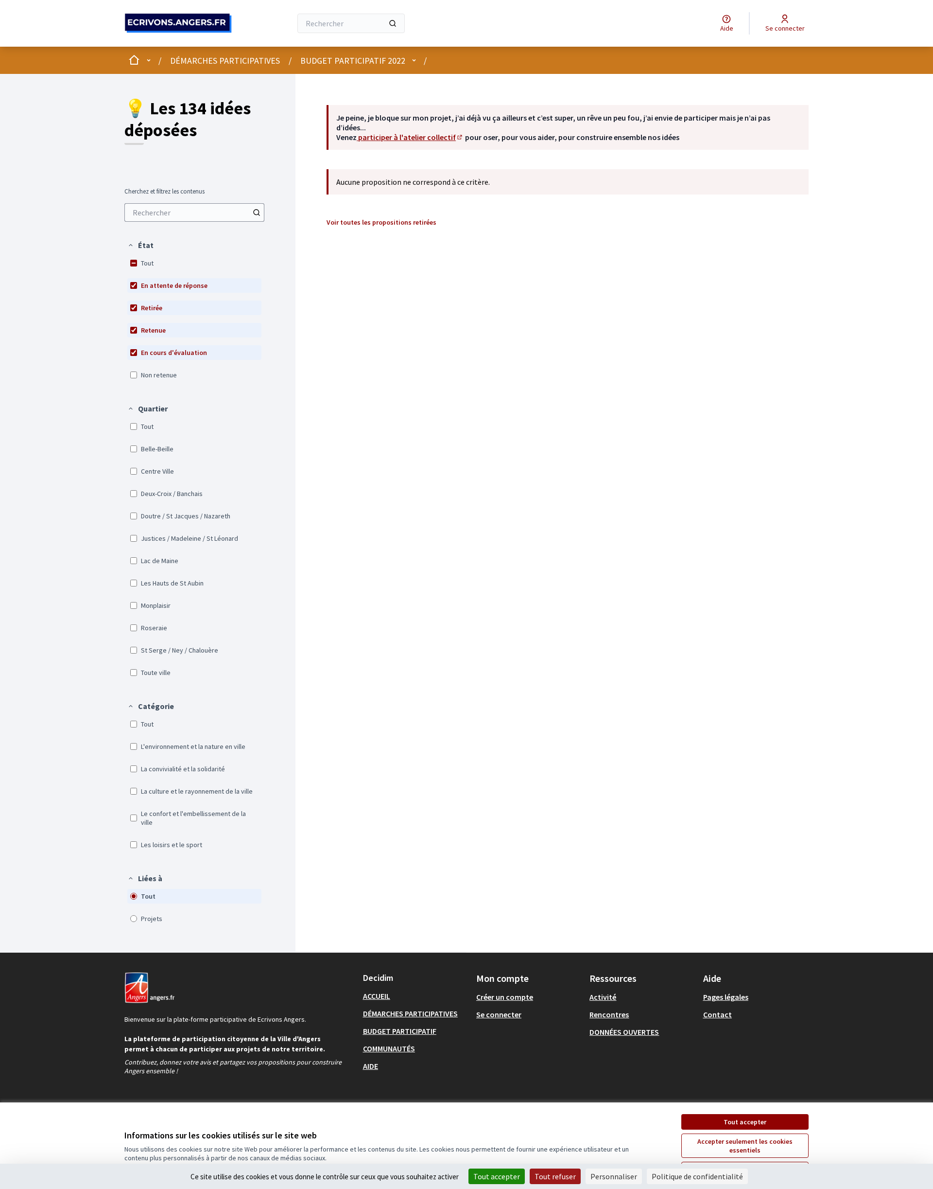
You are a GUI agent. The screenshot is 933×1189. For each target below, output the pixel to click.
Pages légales (725, 997)
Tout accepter (745, 1122)
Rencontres (609, 1014)
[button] (140, 245)
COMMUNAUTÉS (389, 1048)
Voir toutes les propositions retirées (381, 222)
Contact (717, 1014)
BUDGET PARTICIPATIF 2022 (352, 60)
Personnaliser (613, 1176)
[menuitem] (194, 212)
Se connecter (498, 1014)
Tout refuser (555, 1176)
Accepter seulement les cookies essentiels (745, 1145)
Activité (602, 997)
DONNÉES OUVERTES (624, 1032)
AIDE (370, 1066)
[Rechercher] (392, 23)
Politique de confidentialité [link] (697, 1176)
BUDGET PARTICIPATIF (399, 1031)
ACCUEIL (376, 996)
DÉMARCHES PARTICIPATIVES (225, 60)
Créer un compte (504, 997)
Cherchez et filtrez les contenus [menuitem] (164, 191)
